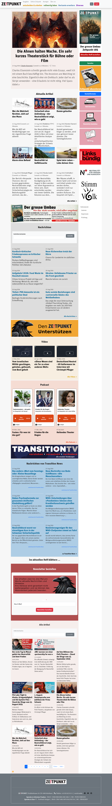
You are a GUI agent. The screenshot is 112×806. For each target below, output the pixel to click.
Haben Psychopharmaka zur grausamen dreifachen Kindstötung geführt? (25, 501)
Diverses (79, 5)
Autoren (84, 210)
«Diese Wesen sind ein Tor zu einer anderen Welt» (43, 364)
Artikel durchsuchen (18, 631)
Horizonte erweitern (66, 5)
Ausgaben (26, 2)
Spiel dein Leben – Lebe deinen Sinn (65, 161)
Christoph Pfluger (26, 173)
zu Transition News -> (69, 554)
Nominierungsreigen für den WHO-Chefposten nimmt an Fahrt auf (61, 530)
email (44, 600)
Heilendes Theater (65, 432)
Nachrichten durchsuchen (19, 234)
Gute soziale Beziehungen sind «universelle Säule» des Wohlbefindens (60, 295)
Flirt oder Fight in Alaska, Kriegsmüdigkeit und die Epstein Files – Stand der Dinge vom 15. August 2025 (22, 699)
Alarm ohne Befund (21, 160)
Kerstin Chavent (70, 124)
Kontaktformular (90, 94)
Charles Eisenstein (27, 66)
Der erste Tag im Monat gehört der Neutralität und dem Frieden (21, 654)
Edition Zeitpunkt (36, 2)
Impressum (84, 214)
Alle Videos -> (72, 377)
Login (96, 4)
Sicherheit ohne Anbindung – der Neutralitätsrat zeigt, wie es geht (44, 115)
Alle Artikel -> (72, 201)
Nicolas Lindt (47, 173)
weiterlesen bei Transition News (36, 487)
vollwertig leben (50, 5)
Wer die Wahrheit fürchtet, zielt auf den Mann (20, 114)
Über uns (53, 2)
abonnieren (13, 771)
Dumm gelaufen (64, 111)
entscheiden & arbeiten (32, 5)
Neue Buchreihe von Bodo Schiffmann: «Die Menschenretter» (58, 473)
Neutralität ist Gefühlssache (41, 161)
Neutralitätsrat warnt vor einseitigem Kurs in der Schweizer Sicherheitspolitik (26, 530)
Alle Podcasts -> (71, 442)
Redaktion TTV (48, 124)
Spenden (90, 63)
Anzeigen (45, 2)
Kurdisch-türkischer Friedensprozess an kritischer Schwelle (26, 254)
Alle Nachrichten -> (70, 316)
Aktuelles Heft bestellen (90, 55)
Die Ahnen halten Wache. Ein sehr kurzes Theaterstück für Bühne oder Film (44, 56)
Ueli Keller (68, 173)
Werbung (84, 217)
